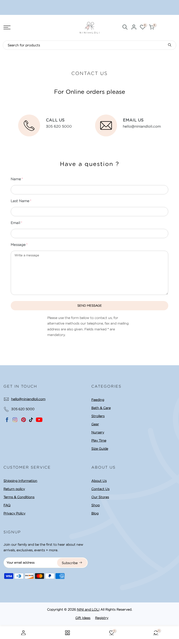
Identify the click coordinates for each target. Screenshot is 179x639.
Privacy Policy (14, 513)
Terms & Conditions (18, 497)
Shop (95, 505)
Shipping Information (20, 481)
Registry (101, 618)
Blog (95, 513)
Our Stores (100, 497)
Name (16, 179)
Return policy (14, 489)
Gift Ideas (82, 618)
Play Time (98, 440)
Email (15, 223)
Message (18, 245)
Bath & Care (101, 408)
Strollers (98, 416)
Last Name (20, 201)
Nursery (97, 432)
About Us (99, 481)
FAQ (6, 505)
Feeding (97, 400)
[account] (133, 27)
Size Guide (99, 448)
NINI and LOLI (88, 609)
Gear (95, 424)
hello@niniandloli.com (28, 399)
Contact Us (100, 489)
